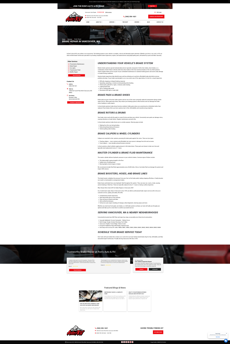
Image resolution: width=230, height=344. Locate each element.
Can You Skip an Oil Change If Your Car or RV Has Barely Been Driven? (89, 304)
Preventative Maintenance (77, 64)
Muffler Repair (74, 72)
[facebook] (122, 342)
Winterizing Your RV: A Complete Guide (113, 293)
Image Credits (154, 342)
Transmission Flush (75, 70)
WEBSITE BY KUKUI (161, 342)
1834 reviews (108, 12)
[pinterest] (132, 342)
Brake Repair (73, 66)
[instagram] (128, 342)
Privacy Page (137, 1)
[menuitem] (88, 22)
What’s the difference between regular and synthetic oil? (137, 293)
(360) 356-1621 (73, 86)
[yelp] (124, 342)
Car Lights (72, 68)
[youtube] (130, 342)
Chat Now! (218, 337)
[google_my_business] (126, 342)
